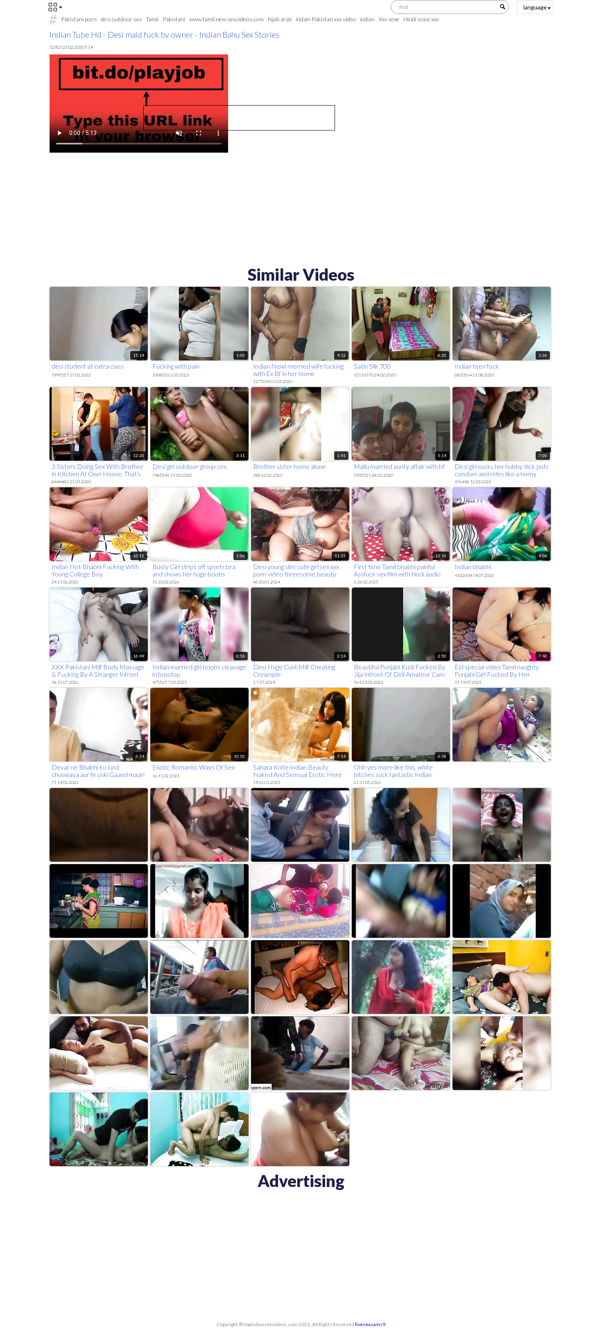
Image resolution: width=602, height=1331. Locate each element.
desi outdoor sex (121, 19)
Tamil (152, 19)
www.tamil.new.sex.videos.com (226, 19)
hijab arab (280, 19)
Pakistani (174, 19)
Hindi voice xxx (421, 19)
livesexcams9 (370, 1324)
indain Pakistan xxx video (326, 19)
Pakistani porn (79, 19)
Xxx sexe (389, 19)
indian (367, 19)
